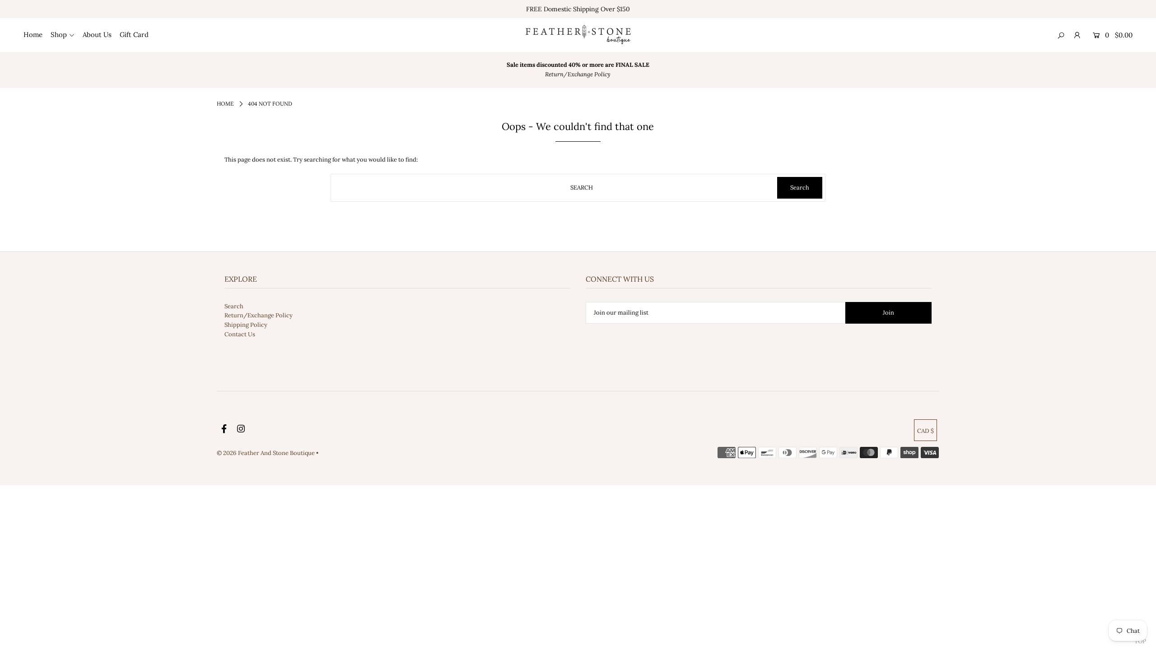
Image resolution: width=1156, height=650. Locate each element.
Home (225, 103)
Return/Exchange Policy (258, 315)
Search (233, 306)
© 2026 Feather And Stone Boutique (266, 453)
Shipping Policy (245, 325)
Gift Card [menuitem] (134, 34)
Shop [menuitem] (59, 34)
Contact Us (239, 334)
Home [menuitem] (32, 34)
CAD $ (925, 431)
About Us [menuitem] (97, 34)
